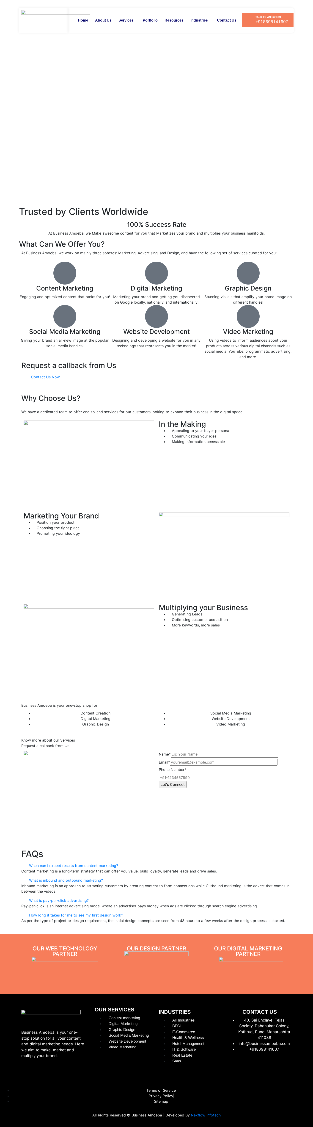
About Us (103, 20)
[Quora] (277, 1078)
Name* (165, 754)
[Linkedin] (255, 1065)
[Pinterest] (266, 1065)
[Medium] (288, 1065)
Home (83, 20)
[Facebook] (233, 1065)
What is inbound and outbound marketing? (66, 880)
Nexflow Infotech (206, 1115)
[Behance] (233, 1078)
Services (126, 20)
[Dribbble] (266, 1078)
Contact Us (226, 20)
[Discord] (255, 1078)
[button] (127, 20)
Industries (199, 20)
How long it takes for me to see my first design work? (76, 915)
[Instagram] (244, 1065)
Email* (164, 762)
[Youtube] (277, 1065)
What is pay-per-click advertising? (59, 900)
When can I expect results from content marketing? (73, 865)
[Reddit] (288, 1078)
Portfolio (150, 20)
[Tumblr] (244, 1078)
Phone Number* (172, 769)
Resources (174, 20)
